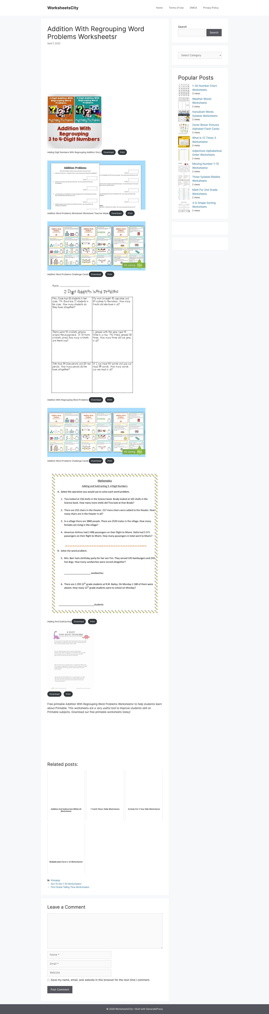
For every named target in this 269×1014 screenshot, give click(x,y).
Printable (55, 880)
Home (159, 7)
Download (109, 152)
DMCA (193, 7)
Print (122, 152)
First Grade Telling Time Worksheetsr (70, 887)
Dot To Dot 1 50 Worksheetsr (66, 883)
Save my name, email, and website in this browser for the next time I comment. (100, 979)
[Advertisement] (105, 72)
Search (182, 26)
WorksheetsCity (62, 7)
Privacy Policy (211, 7)
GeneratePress (154, 1008)
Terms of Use (176, 7)
